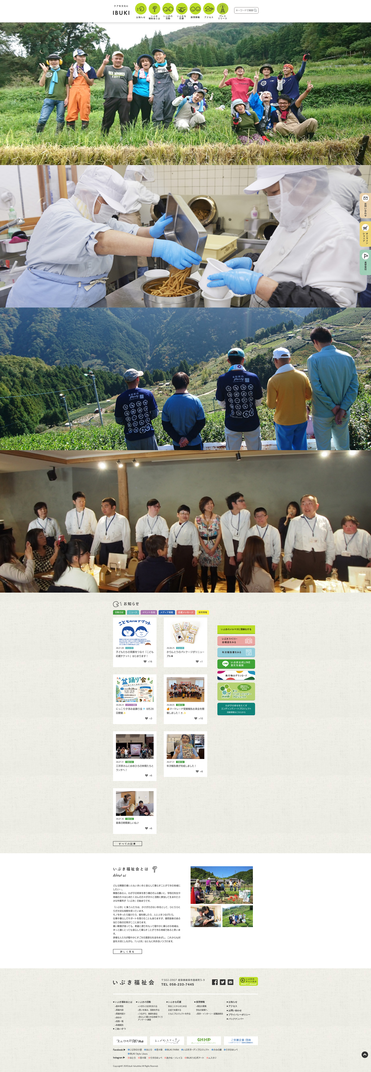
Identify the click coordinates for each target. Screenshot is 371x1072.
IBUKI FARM (173, 1050)
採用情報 (203, 612)
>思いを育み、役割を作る (149, 1010)
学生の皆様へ (201, 1010)
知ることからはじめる (177, 1006)
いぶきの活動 (144, 1002)
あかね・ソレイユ (174, 1058)
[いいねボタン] (145, 661)
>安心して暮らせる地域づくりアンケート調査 (150, 1018)
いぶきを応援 (174, 1002)
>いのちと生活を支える (147, 1006)
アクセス (233, 1006)
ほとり (149, 1050)
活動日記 (119, 612)
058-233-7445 (182, 984)
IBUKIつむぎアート (195, 1058)
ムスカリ (212, 1058)
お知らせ (233, 1002)
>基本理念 (119, 1006)
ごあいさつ (120, 1029)
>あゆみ (118, 1017)
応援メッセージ (185, 612)
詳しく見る (127, 951)
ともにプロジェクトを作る (179, 1014)
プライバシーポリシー (239, 1015)
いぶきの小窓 (136, 1050)
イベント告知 (148, 612)
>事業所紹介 (120, 1014)
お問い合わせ (235, 1010)
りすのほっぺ (232, 1050)
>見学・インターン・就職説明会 (209, 1014)
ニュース (133, 612)
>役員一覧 (119, 1021)
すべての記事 (127, 844)
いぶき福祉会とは (123, 1002)
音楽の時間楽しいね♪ (127, 823)
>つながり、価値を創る (148, 1014)
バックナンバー (236, 1019)
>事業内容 (119, 1010)
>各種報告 (119, 1025)
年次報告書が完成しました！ (182, 766)
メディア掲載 (166, 612)
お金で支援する (174, 1010)
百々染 (159, 1050)
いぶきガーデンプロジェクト (196, 1050)
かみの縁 (217, 1050)
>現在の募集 (201, 1006)
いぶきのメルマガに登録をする (236, 629)
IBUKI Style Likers (139, 1054)
